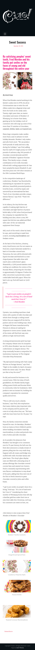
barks (18, 129)
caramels (6, 129)
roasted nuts (27, 129)
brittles (12, 129)
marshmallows (21, 236)
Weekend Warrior (8, 631)
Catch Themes (20, 647)
